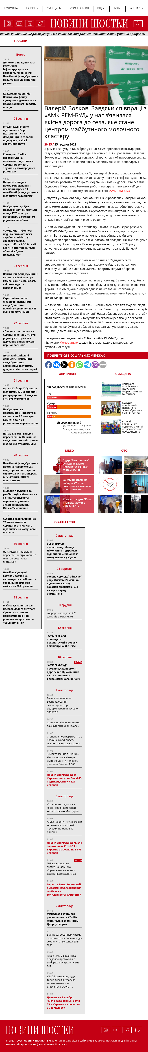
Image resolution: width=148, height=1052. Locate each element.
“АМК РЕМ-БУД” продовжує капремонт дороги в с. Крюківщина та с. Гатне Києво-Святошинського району (63, 672)
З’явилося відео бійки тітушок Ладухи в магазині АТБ (77, 502)
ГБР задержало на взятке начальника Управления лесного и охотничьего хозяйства (61, 868)
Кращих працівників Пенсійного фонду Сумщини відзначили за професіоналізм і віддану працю (19, 100)
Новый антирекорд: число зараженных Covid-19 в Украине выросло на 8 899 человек (64, 848)
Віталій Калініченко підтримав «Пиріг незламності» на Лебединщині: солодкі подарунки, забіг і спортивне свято (18, 135)
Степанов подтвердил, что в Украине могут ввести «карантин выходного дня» (64, 740)
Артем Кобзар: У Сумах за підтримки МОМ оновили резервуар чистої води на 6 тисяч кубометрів (20, 393)
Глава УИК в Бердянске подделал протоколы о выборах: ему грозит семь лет (63, 961)
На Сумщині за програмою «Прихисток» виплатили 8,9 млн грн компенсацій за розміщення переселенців (20, 416)
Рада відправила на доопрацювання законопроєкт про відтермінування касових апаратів (62, 705)
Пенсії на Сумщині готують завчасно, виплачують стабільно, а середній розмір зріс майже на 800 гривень (19, 579)
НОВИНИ (20, 41)
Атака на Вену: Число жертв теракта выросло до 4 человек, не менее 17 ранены (64, 827)
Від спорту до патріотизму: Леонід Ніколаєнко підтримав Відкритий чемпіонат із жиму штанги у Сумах (62, 550)
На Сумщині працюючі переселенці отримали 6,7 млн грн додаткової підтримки (19, 557)
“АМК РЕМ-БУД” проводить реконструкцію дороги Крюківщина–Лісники (62, 641)
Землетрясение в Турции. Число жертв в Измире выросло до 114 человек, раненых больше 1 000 (63, 759)
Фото (117, 8)
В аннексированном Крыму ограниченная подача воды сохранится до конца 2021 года (64, 940)
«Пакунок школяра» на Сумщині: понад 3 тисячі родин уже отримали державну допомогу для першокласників (19, 338)
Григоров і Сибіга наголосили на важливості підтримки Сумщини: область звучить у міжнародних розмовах (19, 163)
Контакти (137, 8)
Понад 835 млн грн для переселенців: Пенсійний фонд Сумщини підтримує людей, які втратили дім (20, 439)
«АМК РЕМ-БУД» (119, 191)
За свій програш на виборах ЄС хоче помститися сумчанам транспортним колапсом (77, 486)
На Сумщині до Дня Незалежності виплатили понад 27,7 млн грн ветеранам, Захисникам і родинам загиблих (20, 213)
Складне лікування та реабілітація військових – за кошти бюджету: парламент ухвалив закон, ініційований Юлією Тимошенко (20, 499)
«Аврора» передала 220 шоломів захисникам (61, 614)
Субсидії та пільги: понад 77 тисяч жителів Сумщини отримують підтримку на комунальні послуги (20, 525)
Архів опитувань (81, 432)
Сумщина (54, 8)
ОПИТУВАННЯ (69, 373)
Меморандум (69, 343)
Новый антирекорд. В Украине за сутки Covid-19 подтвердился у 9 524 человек (64, 780)
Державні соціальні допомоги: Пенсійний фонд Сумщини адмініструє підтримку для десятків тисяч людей (20, 362)
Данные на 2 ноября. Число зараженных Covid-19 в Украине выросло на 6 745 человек (64, 1002)
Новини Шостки (54, 1044)
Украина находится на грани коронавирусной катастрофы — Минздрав (63, 808)
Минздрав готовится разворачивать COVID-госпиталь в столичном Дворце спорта (63, 919)
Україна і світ (79, 8)
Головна (11, 8)
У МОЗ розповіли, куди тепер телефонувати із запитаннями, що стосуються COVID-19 (61, 981)
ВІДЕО (69, 450)
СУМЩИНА (123, 373)
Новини (32, 8)
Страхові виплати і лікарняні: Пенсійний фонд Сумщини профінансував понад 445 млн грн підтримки (19, 305)
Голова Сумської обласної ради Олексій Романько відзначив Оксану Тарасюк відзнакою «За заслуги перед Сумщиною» (64, 585)
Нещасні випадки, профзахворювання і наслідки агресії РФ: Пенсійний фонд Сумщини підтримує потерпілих (20, 189)
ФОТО (123, 450)
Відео (101, 8)
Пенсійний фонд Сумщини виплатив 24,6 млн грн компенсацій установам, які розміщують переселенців (20, 280)
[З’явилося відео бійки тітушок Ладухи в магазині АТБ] (110, 504)
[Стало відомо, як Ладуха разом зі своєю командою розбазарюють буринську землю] (110, 465)
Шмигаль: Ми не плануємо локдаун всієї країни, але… (63, 724)
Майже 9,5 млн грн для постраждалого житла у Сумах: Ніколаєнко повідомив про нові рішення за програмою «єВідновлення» (19, 614)
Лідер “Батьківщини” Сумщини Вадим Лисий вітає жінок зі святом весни (76, 465)
